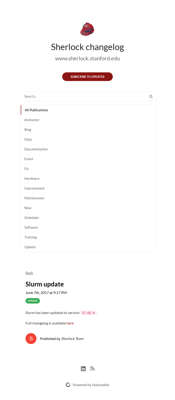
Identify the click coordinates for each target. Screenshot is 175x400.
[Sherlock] (87, 30)
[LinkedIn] (85, 368)
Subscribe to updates (87, 76)
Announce (31, 120)
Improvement (34, 188)
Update (30, 247)
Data (28, 139)
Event (28, 159)
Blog (27, 129)
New (27, 208)
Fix (26, 169)
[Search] (151, 96)
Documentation (36, 149)
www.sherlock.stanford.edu (87, 58)
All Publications (36, 110)
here (70, 323)
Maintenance (34, 198)
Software (31, 227)
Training (30, 237)
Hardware (31, 178)
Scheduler (31, 217)
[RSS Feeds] (92, 368)
